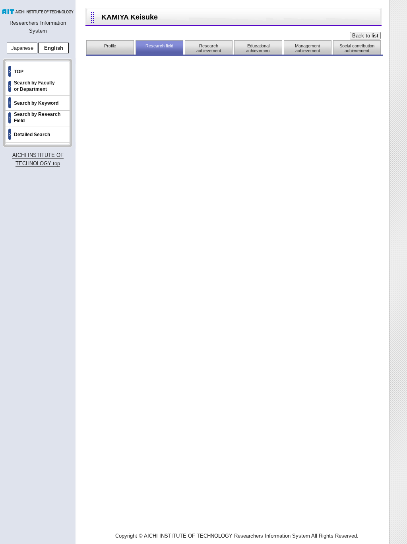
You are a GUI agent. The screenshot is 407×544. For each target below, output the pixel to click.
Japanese (22, 48)
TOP (18, 71)
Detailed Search (32, 134)
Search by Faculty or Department (34, 86)
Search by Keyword (36, 103)
